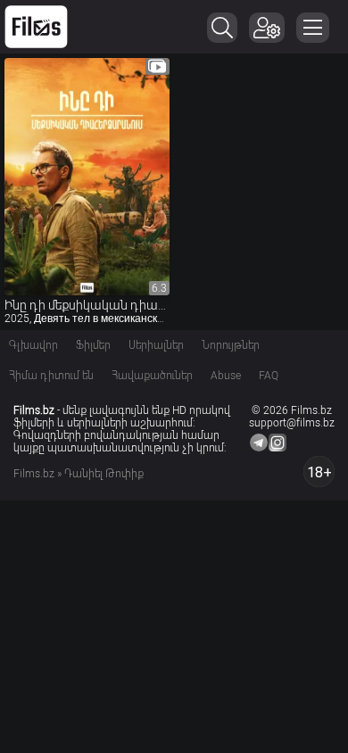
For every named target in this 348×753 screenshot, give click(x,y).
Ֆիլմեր (93, 345)
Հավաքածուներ (152, 375)
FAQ (268, 375)
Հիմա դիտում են (51, 375)
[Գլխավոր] (36, 26)
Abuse (226, 375)
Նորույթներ (231, 345)
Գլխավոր (33, 345)
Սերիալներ (156, 345)
